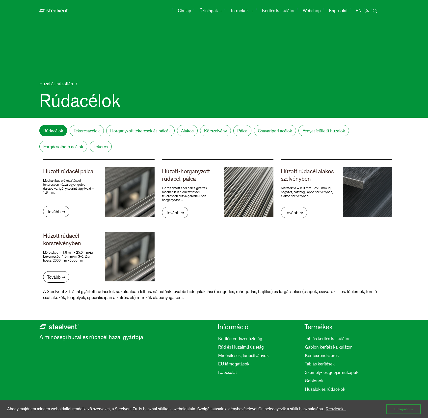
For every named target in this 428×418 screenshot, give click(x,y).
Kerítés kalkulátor (278, 10)
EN (359, 10)
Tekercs (101, 146)
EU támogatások (233, 364)
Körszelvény (215, 131)
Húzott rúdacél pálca (68, 171)
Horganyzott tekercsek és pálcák (140, 131)
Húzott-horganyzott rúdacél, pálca (186, 174)
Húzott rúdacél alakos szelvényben (307, 174)
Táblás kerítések (320, 364)
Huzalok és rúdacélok (325, 389)
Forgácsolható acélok (63, 146)
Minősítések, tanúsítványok (243, 355)
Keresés (374, 10)
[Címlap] (54, 10)
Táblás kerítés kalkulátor (327, 338)
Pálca (242, 131)
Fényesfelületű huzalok (323, 131)
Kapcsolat (338, 10)
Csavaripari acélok (275, 131)
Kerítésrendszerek (322, 355)
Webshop (312, 10)
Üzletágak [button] (210, 10)
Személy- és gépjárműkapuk (331, 372)
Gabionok (314, 381)
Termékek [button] (242, 10)
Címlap (185, 10)
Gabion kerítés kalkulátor (328, 347)
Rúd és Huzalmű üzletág (241, 347)
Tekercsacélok (87, 131)
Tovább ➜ (56, 211)
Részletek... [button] (336, 409)
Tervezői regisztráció (367, 10)
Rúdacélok (53, 131)
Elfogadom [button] (403, 409)
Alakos (187, 131)
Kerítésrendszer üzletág (240, 338)
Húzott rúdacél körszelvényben (62, 239)
